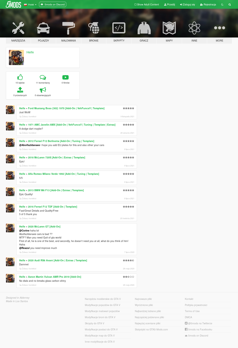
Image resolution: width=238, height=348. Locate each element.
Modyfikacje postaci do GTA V (101, 329)
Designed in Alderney (17, 297)
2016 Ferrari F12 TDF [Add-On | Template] (52, 206)
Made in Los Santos (17, 301)
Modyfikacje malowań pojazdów (102, 311)
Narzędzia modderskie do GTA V (103, 299)
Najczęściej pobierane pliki (149, 317)
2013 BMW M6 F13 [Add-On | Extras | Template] (56, 190)
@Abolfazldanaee (29, 145)
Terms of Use (192, 311)
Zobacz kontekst (29, 116)
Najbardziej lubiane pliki (148, 311)
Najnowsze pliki (143, 299)
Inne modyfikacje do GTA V (100, 341)
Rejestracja (209, 4)
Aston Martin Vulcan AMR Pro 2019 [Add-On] (54, 276)
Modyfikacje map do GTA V (100, 335)
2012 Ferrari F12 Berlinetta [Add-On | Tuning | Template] (61, 141)
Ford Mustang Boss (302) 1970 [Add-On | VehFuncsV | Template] (66, 108)
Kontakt (189, 299)
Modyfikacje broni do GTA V (100, 317)
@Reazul (24, 248)
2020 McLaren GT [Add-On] (44, 226)
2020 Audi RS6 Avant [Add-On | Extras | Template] (57, 260)
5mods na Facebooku (199, 329)
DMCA (188, 317)
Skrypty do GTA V (94, 323)
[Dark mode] (222, 4)
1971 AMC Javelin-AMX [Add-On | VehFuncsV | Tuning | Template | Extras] (72, 124)
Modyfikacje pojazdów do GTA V (102, 305)
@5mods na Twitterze (199, 323)
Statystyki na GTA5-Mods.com (151, 329)
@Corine (24, 230)
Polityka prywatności (196, 305)
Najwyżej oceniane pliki (147, 323)
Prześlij (170, 4)
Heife (30, 52)
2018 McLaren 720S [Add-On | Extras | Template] (56, 157)
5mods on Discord (197, 335)
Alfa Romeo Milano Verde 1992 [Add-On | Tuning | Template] (63, 173)
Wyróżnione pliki (144, 305)
